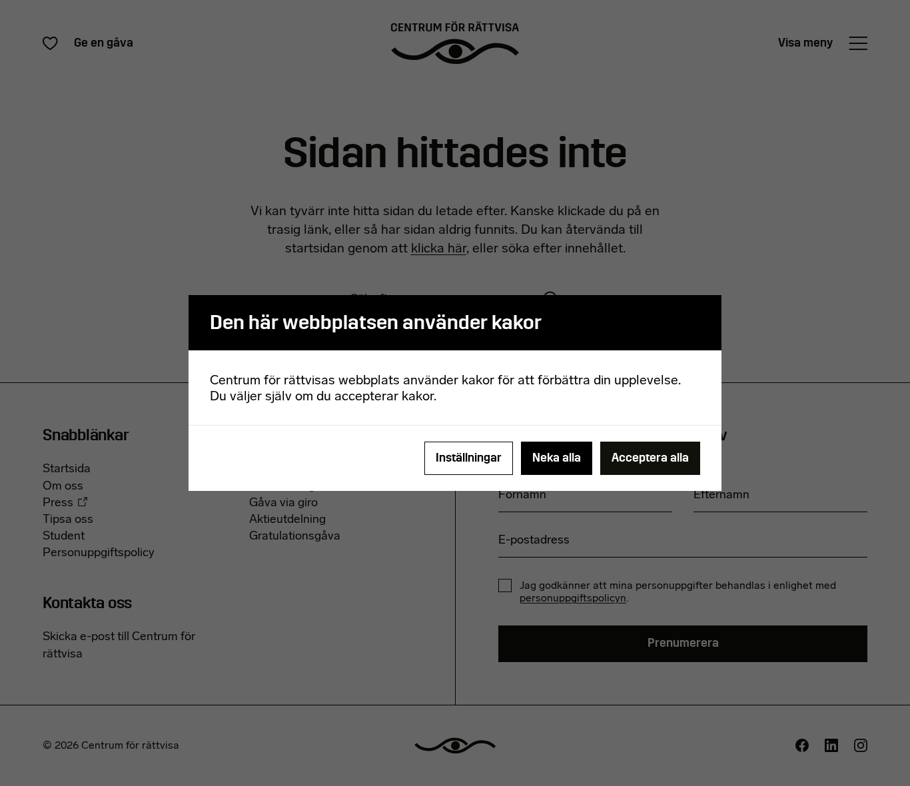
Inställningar (469, 458)
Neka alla (556, 458)
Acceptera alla (650, 458)
